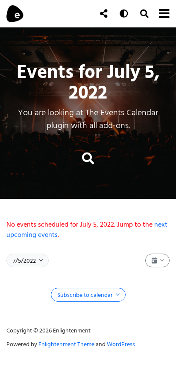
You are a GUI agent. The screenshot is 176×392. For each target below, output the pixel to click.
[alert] (88, 229)
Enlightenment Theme (66, 344)
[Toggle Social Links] (103, 14)
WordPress (121, 344)
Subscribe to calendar (85, 295)
